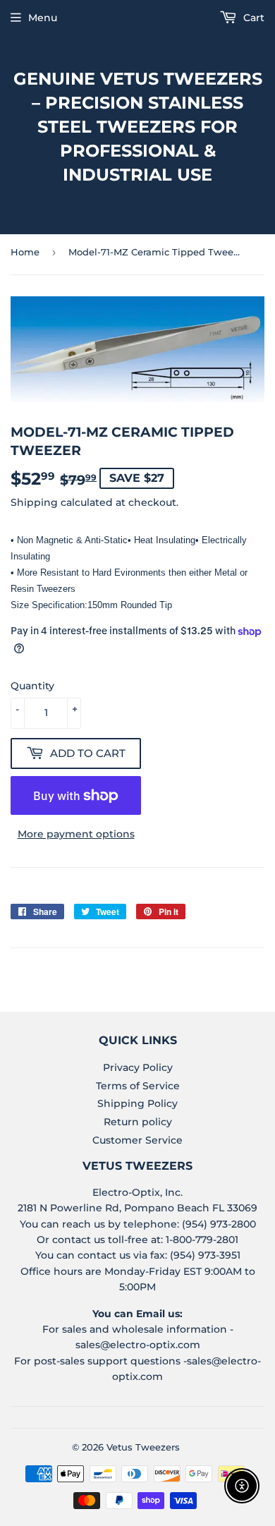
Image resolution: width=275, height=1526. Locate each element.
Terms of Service (138, 1085)
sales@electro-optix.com (137, 1344)
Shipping (34, 502)
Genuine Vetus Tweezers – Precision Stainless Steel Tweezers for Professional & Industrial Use (137, 126)
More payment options (76, 834)
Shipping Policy (137, 1103)
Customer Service (137, 1140)
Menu (42, 17)
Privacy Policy (138, 1067)
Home (25, 252)
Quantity (32, 685)
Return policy (138, 1121)
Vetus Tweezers (143, 1447)
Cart (252, 17)
